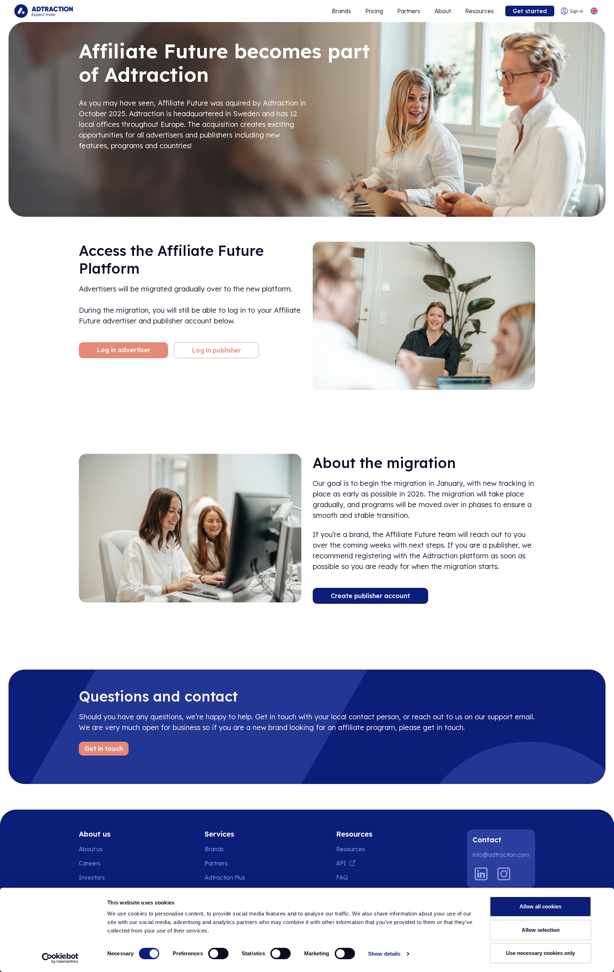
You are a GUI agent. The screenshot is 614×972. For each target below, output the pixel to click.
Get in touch (104, 749)
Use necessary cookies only (540, 953)
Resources (479, 11)
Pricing (374, 11)
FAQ (342, 877)
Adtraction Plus (225, 877)
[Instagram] (503, 873)
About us (91, 849)
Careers (90, 863)
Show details (384, 954)
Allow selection (541, 930)
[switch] (218, 953)
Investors (92, 877)
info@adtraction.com (501, 854)
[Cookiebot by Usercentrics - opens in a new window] (60, 958)
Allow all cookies (540, 906)
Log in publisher (216, 350)
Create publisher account (370, 596)
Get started (530, 11)
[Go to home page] (43, 11)
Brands (341, 11)
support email (510, 716)
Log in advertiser (123, 350)
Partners (408, 11)
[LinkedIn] (481, 873)
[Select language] (594, 11)
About (443, 11)
